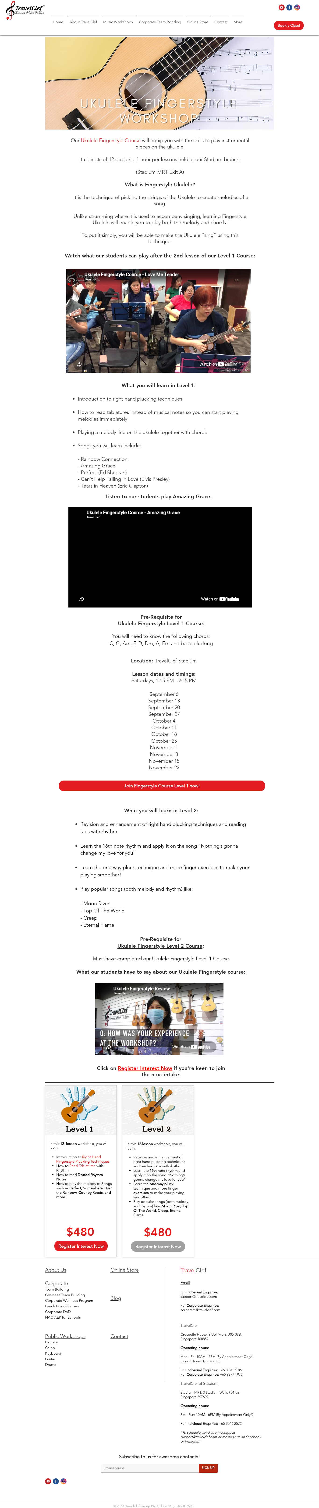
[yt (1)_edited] (282, 7)
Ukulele (51, 1342)
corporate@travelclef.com (200, 1310)
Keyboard (53, 1353)
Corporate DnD (58, 1311)
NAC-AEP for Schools (63, 1317)
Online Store (124, 1270)
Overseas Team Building (65, 1295)
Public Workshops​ (65, 1336)
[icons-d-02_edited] (289, 7)
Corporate (56, 1283)
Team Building (57, 1289)
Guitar (50, 1359)
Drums (50, 1364)
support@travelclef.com (199, 1296)
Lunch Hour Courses (62, 1306)
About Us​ (55, 1270)
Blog (115, 1298)
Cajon (50, 1347)
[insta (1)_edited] (297, 7)
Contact (119, 1336)
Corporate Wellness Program (69, 1300)
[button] (83, 20)
